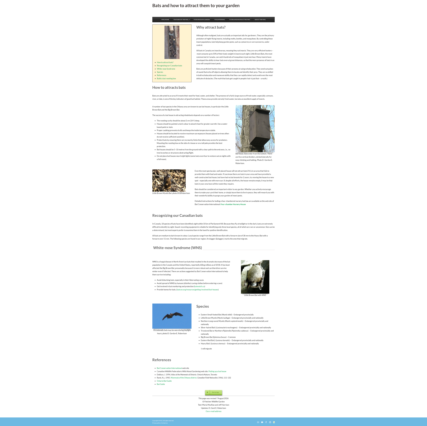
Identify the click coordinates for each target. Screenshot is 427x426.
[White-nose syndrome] (255, 261)
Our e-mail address (213, 411)
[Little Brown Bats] (171, 26)
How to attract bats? (165, 62)
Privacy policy (156, 423)
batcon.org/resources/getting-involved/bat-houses (197, 289)
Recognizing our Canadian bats (169, 65)
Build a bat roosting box (166, 78)
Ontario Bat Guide (164, 381)
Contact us (164, 423)
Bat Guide (161, 384)
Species (160, 72)
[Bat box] (255, 106)
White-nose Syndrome (166, 69)
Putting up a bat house (217, 371)
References (161, 75)
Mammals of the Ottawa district (184, 378)
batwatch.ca (199, 286)
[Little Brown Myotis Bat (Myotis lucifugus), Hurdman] (169, 170)
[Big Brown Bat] (171, 304)
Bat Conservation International (169, 368)
